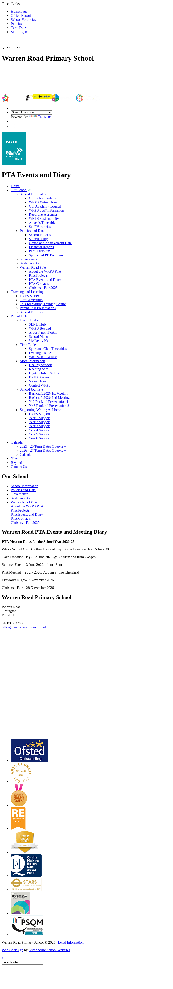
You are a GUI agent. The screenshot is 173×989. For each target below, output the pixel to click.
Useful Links (29, 320)
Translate (44, 116)
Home (15, 186)
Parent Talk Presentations (38, 308)
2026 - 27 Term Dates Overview (43, 450)
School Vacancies (23, 19)
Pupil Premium (39, 251)
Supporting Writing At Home (40, 410)
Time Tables (28, 345)
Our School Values (42, 198)
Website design (12, 950)
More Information (32, 361)
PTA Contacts (39, 284)
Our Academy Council (45, 206)
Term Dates (19, 28)
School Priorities (31, 312)
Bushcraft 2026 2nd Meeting (49, 397)
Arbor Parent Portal (43, 332)
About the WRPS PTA (45, 271)
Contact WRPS (40, 385)
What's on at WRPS (43, 357)
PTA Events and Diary (45, 279)
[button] (21, 47)
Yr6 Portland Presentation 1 (48, 402)
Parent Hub (19, 316)
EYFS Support (39, 414)
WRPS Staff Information (46, 210)
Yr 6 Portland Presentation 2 (49, 406)
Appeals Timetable (42, 222)
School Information (33, 194)
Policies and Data (32, 231)
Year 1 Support (39, 418)
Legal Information (71, 942)
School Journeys (31, 389)
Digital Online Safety (44, 373)
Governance (28, 259)
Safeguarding (38, 239)
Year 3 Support (39, 426)
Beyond (16, 463)
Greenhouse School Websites (49, 950)
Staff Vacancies (40, 227)
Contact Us (19, 467)
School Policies (40, 235)
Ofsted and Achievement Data (50, 243)
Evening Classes (40, 353)
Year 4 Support (39, 430)
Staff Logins (19, 32)
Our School (19, 190)
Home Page (19, 11)
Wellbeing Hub (39, 340)
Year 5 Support (39, 434)
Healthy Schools (40, 365)
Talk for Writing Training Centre (43, 304)
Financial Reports (41, 247)
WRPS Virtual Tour (43, 202)
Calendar (17, 442)
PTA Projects (38, 275)
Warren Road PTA (33, 267)
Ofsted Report (21, 15)
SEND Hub (37, 324)
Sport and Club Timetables (48, 349)
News (15, 458)
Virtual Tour (37, 381)
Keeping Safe (38, 369)
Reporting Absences (43, 214)
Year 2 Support (39, 422)
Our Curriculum (31, 300)
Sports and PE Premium (46, 255)
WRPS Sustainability (44, 218)
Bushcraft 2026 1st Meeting (48, 393)
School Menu (38, 336)
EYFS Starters (30, 296)
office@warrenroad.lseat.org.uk (24, 627)
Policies (16, 24)
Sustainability (29, 263)
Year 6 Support (39, 438)
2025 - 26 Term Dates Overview (43, 446)
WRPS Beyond (40, 328)
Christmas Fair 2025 (43, 288)
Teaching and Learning (27, 292)
